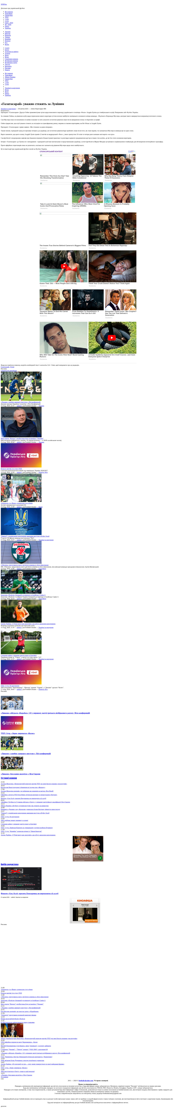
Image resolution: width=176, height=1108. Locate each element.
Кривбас (8, 39)
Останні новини (9, 778)
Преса (7, 26)
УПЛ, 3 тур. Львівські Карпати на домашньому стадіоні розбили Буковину (27, 828)
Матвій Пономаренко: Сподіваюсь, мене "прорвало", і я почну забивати (26, 1046)
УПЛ (6, 17)
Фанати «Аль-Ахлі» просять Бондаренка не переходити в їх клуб (23, 798)
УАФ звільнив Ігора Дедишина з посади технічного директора (22, 1060)
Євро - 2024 (9, 23)
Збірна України (10, 77)
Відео (7, 57)
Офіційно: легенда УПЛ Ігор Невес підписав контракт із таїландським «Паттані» (29, 795)
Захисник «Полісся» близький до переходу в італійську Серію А (23, 595)
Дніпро (7, 37)
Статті (7, 48)
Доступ (7, 64)
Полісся (7, 41)
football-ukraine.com (86, 1080)
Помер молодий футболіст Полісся (13, 1019)
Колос (7, 44)
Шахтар (7, 33)
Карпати (8, 35)
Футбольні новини (11, 61)
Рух (6, 43)
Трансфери (8, 13)
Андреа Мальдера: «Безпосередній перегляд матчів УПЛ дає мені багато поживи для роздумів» (34, 784)
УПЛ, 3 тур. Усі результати (10, 686)
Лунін (12, 367)
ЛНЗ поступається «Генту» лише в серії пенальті (18, 1071)
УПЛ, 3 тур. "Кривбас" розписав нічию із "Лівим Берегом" (21, 831)
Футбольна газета (11, 62)
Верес (41, 507)
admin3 (19, 406)
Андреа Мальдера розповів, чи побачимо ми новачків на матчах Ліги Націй (27, 791)
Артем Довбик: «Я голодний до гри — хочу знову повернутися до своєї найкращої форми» (32, 1064)
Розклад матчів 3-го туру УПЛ (11, 469)
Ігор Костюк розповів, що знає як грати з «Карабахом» (20, 1011)
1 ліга (7, 19)
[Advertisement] (16, 955)
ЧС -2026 (8, 24)
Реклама (8, 68)
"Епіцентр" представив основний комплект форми (18, 1015)
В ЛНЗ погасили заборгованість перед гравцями (18, 1022)
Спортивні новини (11, 59)
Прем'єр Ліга (43, 472)
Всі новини (9, 12)
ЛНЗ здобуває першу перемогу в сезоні (14, 820)
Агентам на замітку (11, 51)
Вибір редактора (9, 864)
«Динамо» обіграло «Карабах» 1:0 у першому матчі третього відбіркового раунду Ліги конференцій (45, 713)
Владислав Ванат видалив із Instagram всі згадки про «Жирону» (23, 787)
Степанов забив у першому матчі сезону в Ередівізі (18, 655)
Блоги (7, 50)
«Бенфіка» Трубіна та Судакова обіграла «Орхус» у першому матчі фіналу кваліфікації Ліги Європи (35, 802)
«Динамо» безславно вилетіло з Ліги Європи (20, 774)
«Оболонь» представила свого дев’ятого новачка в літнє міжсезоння (24, 565)
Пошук (7, 70)
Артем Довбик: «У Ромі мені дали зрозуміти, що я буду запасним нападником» (28, 624)
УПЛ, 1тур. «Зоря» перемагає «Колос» (18, 733)
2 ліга (7, 21)
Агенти (7, 53)
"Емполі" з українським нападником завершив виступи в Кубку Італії (25, 536)
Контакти (8, 66)
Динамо (7, 32)
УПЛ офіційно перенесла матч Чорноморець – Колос (19, 1042)
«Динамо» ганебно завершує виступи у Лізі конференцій (20, 402)
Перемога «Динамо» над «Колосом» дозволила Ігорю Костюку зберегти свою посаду (30, 809)
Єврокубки (9, 15)
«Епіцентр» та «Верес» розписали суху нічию (17, 503)
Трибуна (8, 28)
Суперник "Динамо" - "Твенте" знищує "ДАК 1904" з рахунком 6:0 (24, 1049)
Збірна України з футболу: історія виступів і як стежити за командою (25, 806)
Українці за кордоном (12, 88)
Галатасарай (5, 367)
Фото (7, 55)
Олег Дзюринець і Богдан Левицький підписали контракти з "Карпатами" (26, 1057)
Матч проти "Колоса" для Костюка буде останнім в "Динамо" (22, 438)
